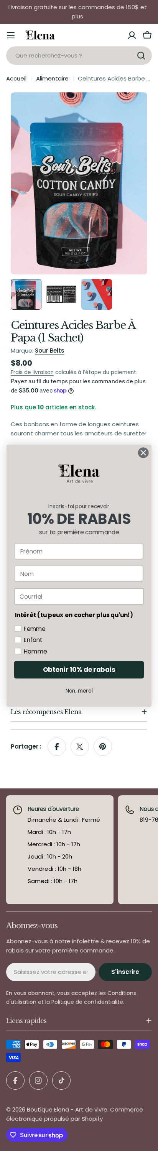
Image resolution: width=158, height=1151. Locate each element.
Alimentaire (52, 78)
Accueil (16, 78)
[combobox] (79, 55)
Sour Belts (49, 350)
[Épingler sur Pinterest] (103, 746)
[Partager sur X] (80, 746)
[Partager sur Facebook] (57, 746)
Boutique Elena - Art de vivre (67, 1109)
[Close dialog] (143, 452)
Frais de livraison (32, 372)
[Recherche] (141, 55)
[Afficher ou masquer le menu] (10, 35)
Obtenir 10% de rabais (79, 669)
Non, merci (79, 690)
